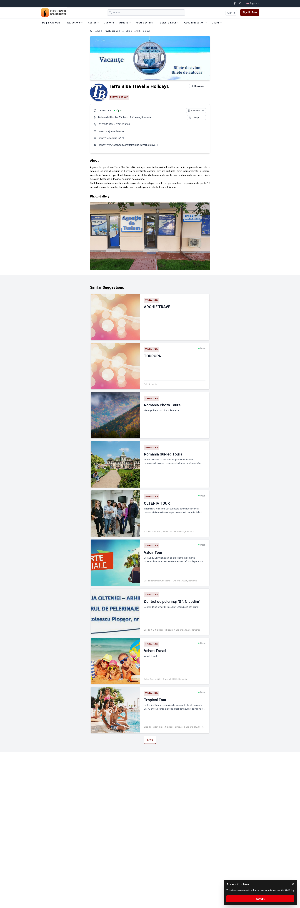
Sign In (231, 12)
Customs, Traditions (116, 22)
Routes (92, 22)
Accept (260, 898)
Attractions (74, 22)
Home (97, 31)
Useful (216, 22)
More (150, 739)
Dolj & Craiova (51, 22)
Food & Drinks (144, 22)
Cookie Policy (287, 890)
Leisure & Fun (168, 22)
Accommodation (194, 22)
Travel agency (110, 31)
